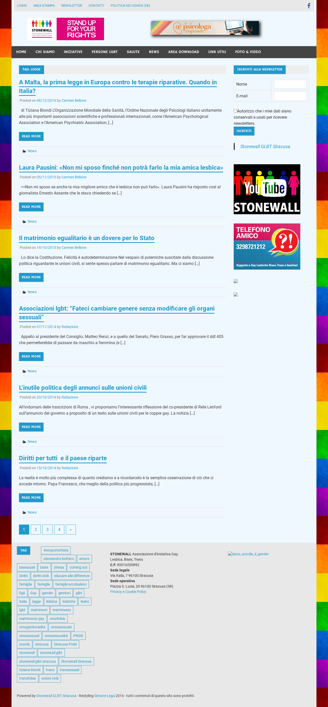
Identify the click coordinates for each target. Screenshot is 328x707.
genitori (64, 593)
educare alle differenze (72, 576)
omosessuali (29, 636)
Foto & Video (248, 51)
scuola (24, 644)
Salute (133, 51)
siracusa (42, 644)
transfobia (27, 678)
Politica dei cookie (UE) (130, 5)
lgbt (22, 610)
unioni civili (49, 678)
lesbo (85, 601)
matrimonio (62, 610)
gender (47, 593)
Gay (33, 593)
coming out (78, 567)
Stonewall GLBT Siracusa (265, 146)
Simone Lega (104, 696)
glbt (79, 593)
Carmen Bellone (73, 100)
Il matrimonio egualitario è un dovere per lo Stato (87, 238)
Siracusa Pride (65, 644)
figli (22, 593)
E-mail (242, 96)
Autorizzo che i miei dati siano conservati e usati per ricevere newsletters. (262, 117)
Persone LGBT (105, 51)
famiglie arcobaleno (71, 584)
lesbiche (69, 601)
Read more (31, 136)
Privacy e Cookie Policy (128, 592)
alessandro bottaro (59, 559)
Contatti (96, 5)
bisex (44, 567)
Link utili (217, 51)
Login (22, 5)
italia (23, 601)
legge (36, 601)
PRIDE (78, 636)
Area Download (183, 51)
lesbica (51, 601)
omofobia (57, 619)
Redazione (69, 327)
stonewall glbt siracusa (37, 661)
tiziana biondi (29, 670)
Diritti (23, 576)
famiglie (43, 584)
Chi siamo (45, 51)
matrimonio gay (31, 619)
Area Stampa (44, 5)
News (154, 51)
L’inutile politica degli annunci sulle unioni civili (83, 387)
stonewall (27, 653)
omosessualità (56, 636)
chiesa (59, 567)
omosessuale (61, 627)
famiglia (25, 584)
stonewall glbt (51, 653)
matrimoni (39, 610)
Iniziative (73, 51)
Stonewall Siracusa (76, 661)
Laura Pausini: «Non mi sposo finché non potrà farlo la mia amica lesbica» (121, 167)
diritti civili (41, 576)
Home (21, 51)
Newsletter (71, 5)
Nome (241, 84)
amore (84, 559)
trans (50, 670)
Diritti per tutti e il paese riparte (63, 458)
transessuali (69, 670)
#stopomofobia (56, 550)
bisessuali (27, 567)
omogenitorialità (32, 627)
